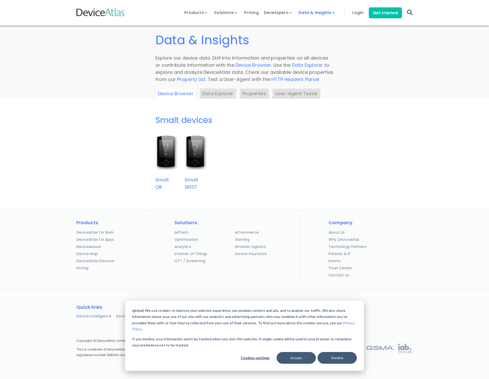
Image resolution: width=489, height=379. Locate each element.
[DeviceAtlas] (100, 15)
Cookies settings (255, 358)
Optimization (186, 239)
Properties (254, 93)
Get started (385, 13)
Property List (191, 79)
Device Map (87, 253)
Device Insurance (251, 253)
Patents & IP (339, 253)
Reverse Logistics (250, 246)
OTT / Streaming (189, 260)
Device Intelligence (93, 316)
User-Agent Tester (296, 93)
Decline (337, 358)
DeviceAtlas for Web (95, 232)
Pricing (251, 13)
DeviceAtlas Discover (95, 260)
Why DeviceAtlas (344, 239)
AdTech (181, 232)
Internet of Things (190, 253)
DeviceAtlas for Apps (95, 239)
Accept (296, 358)
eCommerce (247, 232)
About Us (337, 232)
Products (194, 13)
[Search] (410, 16)
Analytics (182, 246)
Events (335, 260)
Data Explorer (307, 65)
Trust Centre (340, 268)
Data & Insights (315, 13)
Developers (276, 13)
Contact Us (339, 275)
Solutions (224, 13)
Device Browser (253, 65)
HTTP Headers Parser (295, 79)
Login (358, 13)
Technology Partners (347, 246)
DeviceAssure (88, 246)
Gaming (242, 239)
